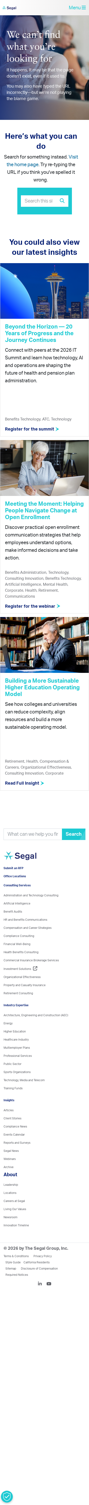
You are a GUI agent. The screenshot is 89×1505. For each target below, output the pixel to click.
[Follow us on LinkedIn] (42, 1300)
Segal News (11, 1166)
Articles (9, 1126)
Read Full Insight (22, 786)
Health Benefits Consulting (21, 968)
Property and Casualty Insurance (25, 1001)
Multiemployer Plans (17, 1063)
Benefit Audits (13, 927)
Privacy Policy (42, 1272)
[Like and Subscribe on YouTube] (49, 1300)
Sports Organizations (17, 1087)
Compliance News (15, 1142)
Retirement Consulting (18, 1009)
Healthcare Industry (16, 1055)
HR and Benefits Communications (25, 935)
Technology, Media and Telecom (24, 1096)
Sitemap (10, 1284)
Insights (9, 1116)
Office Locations (15, 892)
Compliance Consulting (19, 951)
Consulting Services (17, 901)
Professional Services (18, 1071)
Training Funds (13, 1104)
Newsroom (10, 1233)
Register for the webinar (30, 609)
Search (74, 837)
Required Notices (16, 1290)
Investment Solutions (17, 984)
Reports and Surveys (17, 1158)
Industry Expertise (16, 1021)
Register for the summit (30, 432)
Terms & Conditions (16, 1272)
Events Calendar (14, 1150)
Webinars (10, 1174)
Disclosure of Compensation (39, 1284)
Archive (9, 1182)
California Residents (36, 1278)
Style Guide (13, 1278)
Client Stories (12, 1134)
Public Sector (12, 1079)
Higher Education (15, 1047)
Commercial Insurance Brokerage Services (31, 976)
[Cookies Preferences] (7, 1497)
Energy (8, 1039)
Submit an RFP (13, 884)
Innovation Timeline (16, 1241)
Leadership (11, 1200)
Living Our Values (15, 1224)
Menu (75, 9)
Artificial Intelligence (17, 919)
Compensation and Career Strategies (28, 943)
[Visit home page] (30, 867)
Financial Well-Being (17, 959)
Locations (10, 1208)
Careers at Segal (14, 1216)
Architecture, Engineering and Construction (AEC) (36, 1031)
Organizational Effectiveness (22, 992)
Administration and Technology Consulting (31, 911)
